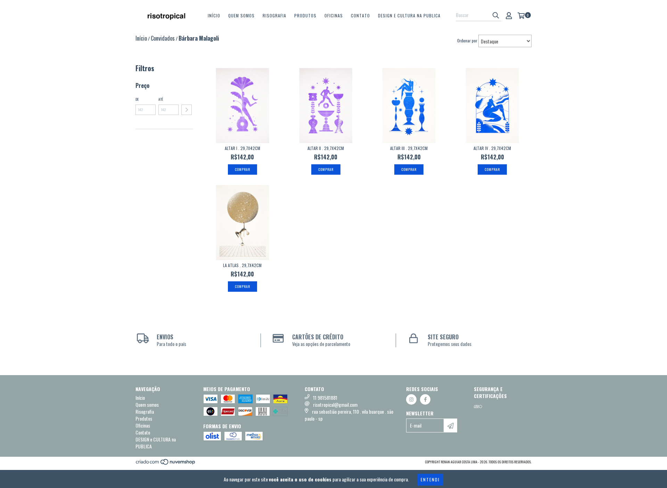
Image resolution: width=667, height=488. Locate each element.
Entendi (430, 479)
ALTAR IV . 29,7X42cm (492, 148)
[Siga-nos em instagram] (411, 399)
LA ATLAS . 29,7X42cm (242, 265)
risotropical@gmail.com (335, 404)
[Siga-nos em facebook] (425, 399)
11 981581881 (325, 397)
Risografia (274, 15)
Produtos (305, 15)
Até (160, 99)
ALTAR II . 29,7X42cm (325, 148)
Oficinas (333, 15)
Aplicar (186, 110)
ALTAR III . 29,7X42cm (409, 148)
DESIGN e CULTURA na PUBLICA (409, 15)
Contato (360, 15)
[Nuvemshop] (165, 463)
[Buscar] (495, 15)
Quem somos (241, 15)
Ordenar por (467, 40)
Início (214, 15)
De (137, 99)
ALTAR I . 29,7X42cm (242, 148)
